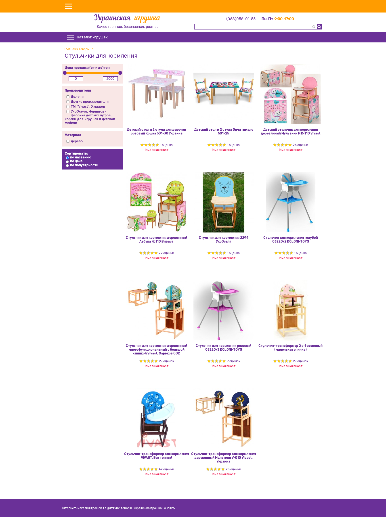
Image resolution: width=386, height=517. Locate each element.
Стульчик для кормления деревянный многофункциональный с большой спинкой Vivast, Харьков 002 (156, 349)
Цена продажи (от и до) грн (87, 68)
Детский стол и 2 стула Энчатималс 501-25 (223, 131)
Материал (73, 135)
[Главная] (128, 19)
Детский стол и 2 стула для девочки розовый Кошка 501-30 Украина (156, 131)
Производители (78, 90)
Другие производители (90, 101)
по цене (76, 161)
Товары (84, 49)
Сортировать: (76, 153)
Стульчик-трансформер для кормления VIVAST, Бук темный (156, 456)
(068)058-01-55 (241, 19)
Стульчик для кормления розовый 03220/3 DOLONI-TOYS (223, 348)
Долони (77, 96)
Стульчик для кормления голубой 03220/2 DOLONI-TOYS (290, 239)
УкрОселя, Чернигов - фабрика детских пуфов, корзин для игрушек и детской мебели (90, 117)
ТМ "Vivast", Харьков (88, 106)
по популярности (84, 165)
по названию (80, 157)
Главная (70, 49)
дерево (77, 141)
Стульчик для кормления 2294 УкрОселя (223, 239)
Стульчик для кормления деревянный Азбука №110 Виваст (156, 239)
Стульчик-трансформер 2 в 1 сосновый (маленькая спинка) (290, 348)
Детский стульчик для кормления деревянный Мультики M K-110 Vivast (291, 131)
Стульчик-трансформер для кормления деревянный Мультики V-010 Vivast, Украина (223, 457)
